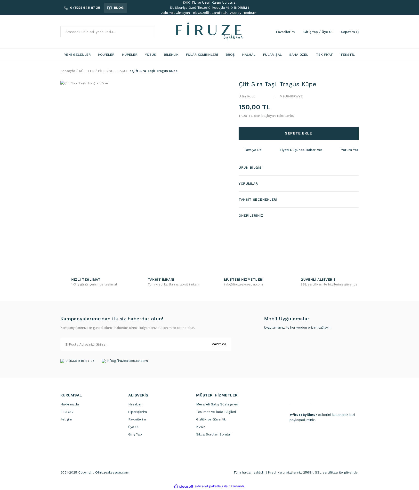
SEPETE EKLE (298, 133)
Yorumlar (248, 183)
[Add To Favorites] (221, 242)
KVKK (201, 427)
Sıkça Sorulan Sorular (213, 434)
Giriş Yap (135, 434)
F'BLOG (66, 412)
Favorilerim (137, 419)
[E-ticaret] (209, 486)
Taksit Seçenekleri (258, 199)
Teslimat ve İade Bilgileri (216, 412)
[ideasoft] (183, 486)
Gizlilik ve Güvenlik (211, 419)
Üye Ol (133, 427)
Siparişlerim (137, 412)
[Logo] (209, 31)
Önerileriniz (251, 215)
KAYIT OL (219, 344)
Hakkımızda (69, 404)
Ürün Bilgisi (251, 167)
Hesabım (135, 404)
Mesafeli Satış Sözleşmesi (217, 404)
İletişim (66, 419)
